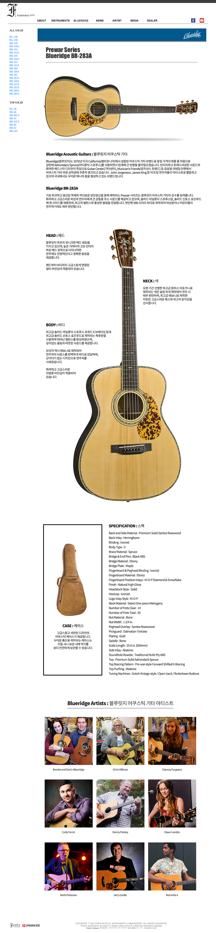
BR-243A (14, 84)
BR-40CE (14, 115)
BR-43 (12, 118)
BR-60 (12, 124)
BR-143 (13, 49)
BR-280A (14, 90)
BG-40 (12, 109)
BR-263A (14, 87)
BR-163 (13, 62)
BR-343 (13, 131)
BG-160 (13, 40)
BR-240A (14, 81)
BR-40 (12, 112)
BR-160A (14, 59)
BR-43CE (14, 121)
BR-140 (13, 43)
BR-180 (13, 68)
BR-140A (14, 46)
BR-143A (14, 52)
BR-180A (14, 71)
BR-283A (14, 93)
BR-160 (13, 55)
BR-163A (14, 65)
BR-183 (13, 74)
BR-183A (14, 78)
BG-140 (13, 36)
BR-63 (12, 127)
